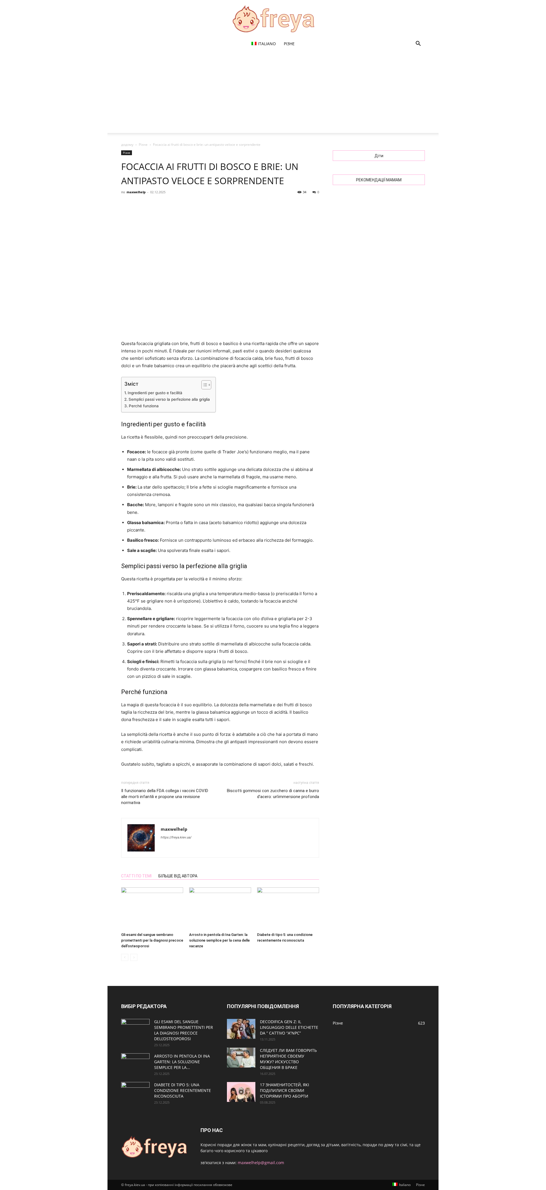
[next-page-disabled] (133, 957)
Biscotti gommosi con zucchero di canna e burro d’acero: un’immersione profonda (273, 793)
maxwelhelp (136, 192)
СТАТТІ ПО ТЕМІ (136, 876)
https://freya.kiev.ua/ (176, 837)
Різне (289, 43)
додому (127, 144)
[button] (418, 44)
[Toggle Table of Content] (203, 385)
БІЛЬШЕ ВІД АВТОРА (177, 876)
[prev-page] (124, 957)
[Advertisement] (273, 93)
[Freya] (273, 19)
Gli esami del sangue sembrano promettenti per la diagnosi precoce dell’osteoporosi (152, 940)
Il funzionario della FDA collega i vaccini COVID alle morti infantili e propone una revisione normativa (164, 796)
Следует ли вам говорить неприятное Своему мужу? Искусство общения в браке (288, 1059)
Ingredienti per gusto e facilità (155, 393)
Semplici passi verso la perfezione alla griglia (169, 399)
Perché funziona (144, 406)
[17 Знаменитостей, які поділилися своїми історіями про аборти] (241, 1092)
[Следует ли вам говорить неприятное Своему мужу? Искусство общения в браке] (241, 1058)
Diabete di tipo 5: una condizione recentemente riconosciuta (182, 1090)
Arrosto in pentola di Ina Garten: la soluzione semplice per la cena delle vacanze (219, 940)
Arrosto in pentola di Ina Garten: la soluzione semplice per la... (182, 1061)
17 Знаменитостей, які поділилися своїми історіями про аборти (284, 1090)
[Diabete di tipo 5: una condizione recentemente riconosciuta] (288, 908)
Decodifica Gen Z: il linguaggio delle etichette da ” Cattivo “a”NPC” (289, 1027)
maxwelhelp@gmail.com (261, 1162)
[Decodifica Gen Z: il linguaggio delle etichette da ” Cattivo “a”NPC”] (241, 1029)
